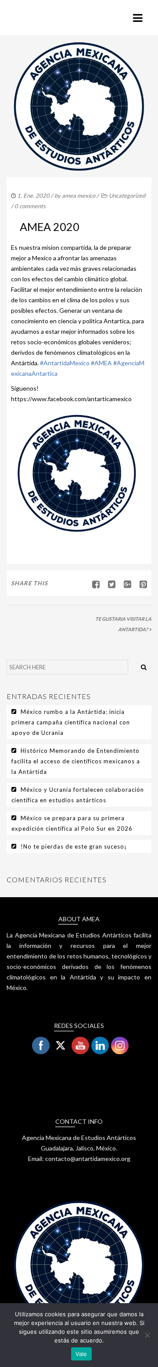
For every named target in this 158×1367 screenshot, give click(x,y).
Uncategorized (127, 195)
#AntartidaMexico (65, 363)
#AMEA (101, 363)
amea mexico (78, 195)
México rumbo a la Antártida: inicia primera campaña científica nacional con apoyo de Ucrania (70, 722)
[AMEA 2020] (108, 584)
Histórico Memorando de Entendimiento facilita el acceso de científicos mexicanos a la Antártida (75, 761)
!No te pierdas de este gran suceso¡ (74, 846)
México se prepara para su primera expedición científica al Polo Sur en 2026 (72, 823)
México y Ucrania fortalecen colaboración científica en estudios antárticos (77, 795)
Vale (81, 1353)
